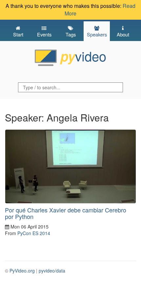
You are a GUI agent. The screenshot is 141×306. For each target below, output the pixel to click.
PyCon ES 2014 (33, 233)
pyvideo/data (52, 270)
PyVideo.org (22, 270)
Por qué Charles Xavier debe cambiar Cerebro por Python (65, 213)
